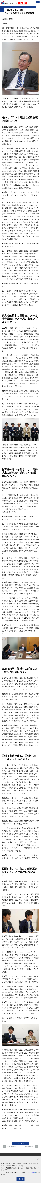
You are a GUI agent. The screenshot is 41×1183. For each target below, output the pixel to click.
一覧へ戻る (20, 1143)
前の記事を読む (29, 1146)
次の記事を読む (11, 1146)
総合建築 (23, 3)
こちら (31, 1172)
